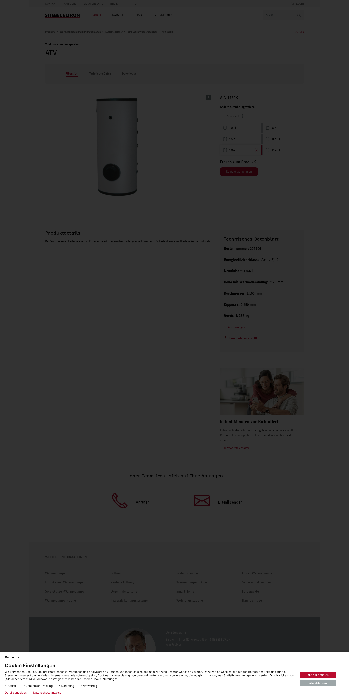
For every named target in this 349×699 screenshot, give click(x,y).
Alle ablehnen (318, 683)
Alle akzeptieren (318, 675)
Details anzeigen (16, 692)
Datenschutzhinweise (47, 692)
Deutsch (11, 657)
